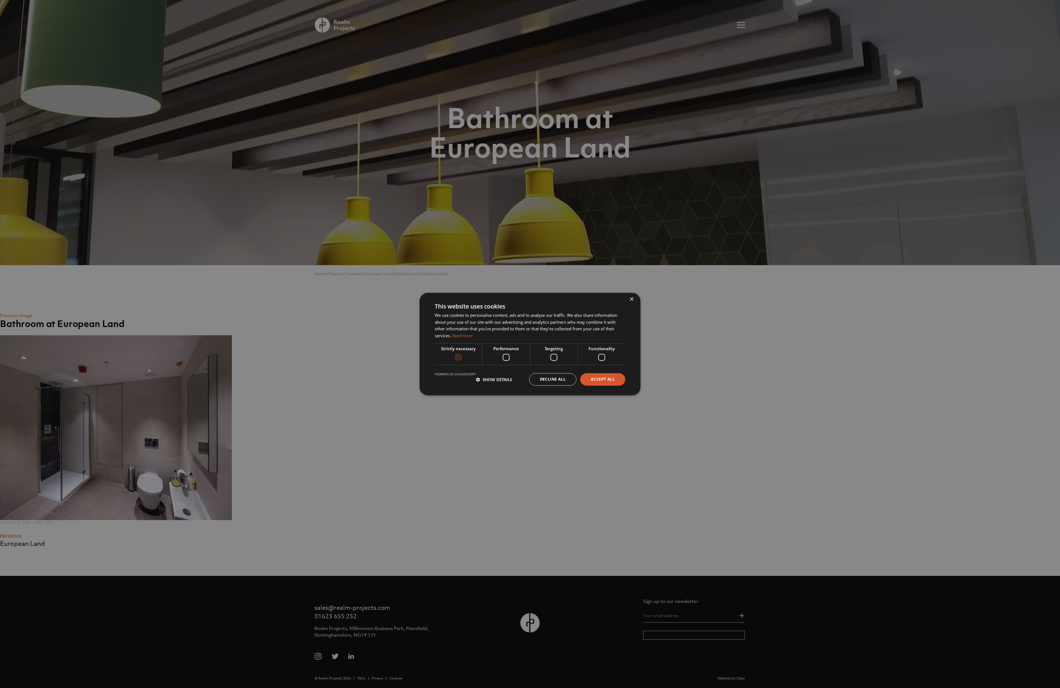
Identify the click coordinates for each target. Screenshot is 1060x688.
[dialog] (530, 344)
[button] (494, 379)
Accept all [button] (603, 379)
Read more (462, 335)
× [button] (631, 299)
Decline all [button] (553, 379)
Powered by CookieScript (455, 374)
